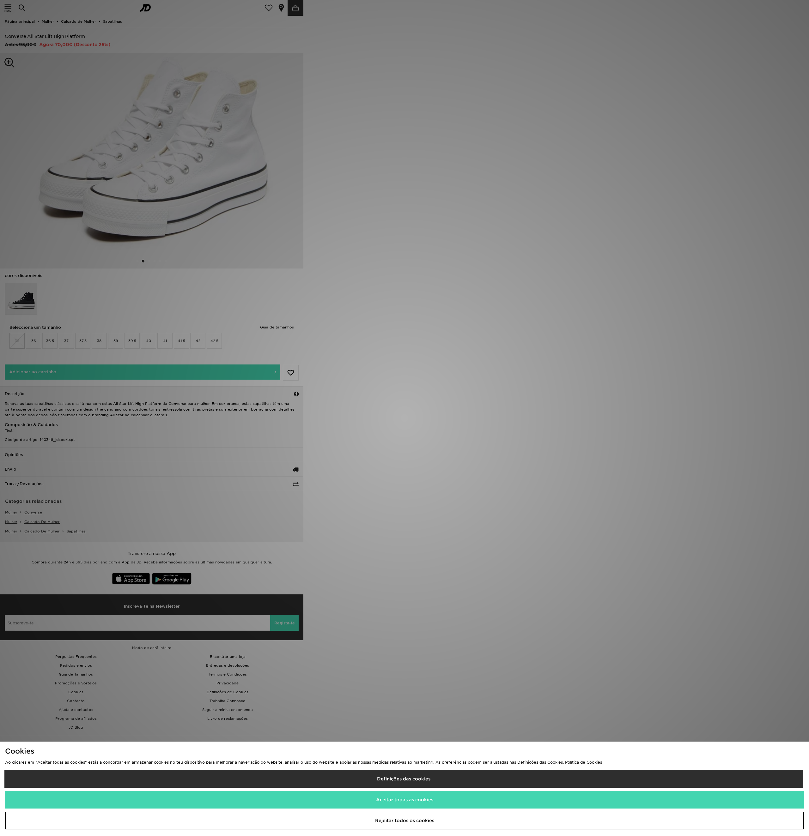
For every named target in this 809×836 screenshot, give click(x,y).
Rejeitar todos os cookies (404, 820)
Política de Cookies (583, 762)
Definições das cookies (403, 778)
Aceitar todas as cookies (404, 799)
